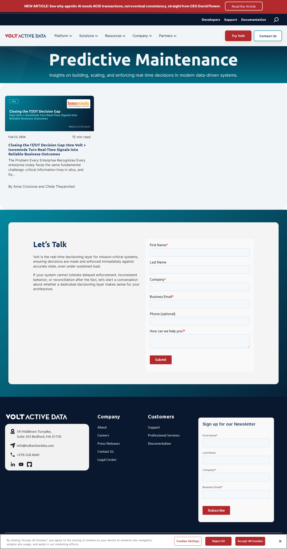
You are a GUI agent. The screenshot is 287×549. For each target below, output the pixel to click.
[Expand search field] (276, 19)
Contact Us (267, 35)
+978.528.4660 (28, 454)
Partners (165, 36)
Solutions (86, 36)
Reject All (218, 541)
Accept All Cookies (250, 541)
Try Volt (238, 35)
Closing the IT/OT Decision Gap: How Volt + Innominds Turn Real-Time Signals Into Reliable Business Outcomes (47, 149)
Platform (61, 36)
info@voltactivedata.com (35, 445)
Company (140, 36)
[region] (143, 541)
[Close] (280, 541)
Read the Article (244, 6)
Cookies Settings (187, 541)
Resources (113, 36)
